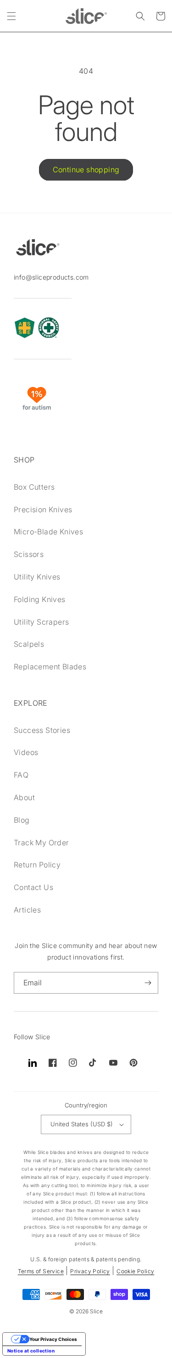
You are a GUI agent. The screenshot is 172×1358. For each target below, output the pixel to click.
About (24, 797)
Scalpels (29, 644)
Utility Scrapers (41, 621)
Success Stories (42, 730)
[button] (11, 16)
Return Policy (37, 864)
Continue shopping (86, 169)
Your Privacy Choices (53, 1339)
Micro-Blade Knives (48, 531)
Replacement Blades (50, 666)
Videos (26, 752)
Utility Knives (37, 576)
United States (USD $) (81, 1124)
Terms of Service (41, 1271)
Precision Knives (43, 509)
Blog (22, 820)
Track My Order (41, 842)
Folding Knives (40, 599)
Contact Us (33, 887)
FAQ (21, 774)
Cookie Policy (135, 1271)
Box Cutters (34, 487)
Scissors (29, 554)
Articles (27, 909)
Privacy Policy (90, 1271)
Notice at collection (31, 1350)
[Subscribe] (148, 983)
